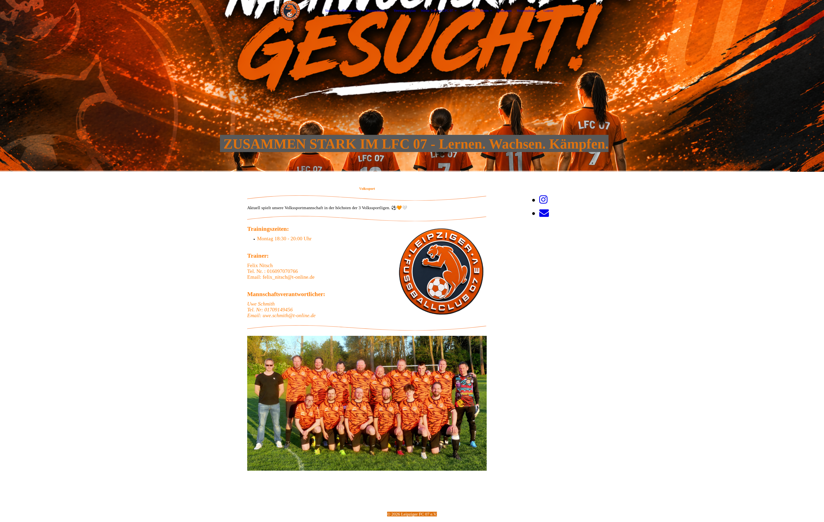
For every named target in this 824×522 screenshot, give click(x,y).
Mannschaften (375, 10)
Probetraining (351, 10)
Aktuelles (468, 10)
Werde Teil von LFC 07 (437, 10)
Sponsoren (504, 10)
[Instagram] (543, 199)
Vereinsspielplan (405, 10)
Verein (484, 10)
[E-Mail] (544, 213)
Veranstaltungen (527, 10)
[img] (274, 10)
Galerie (548, 10)
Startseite (331, 10)
